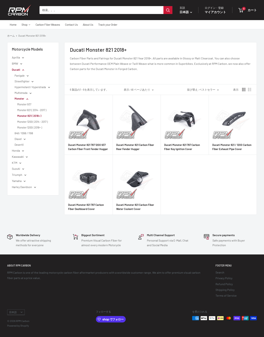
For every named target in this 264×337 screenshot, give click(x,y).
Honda (16, 150)
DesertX (19, 144)
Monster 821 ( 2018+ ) (29, 115)
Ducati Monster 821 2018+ (32, 35)
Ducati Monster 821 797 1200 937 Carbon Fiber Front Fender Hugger (88, 147)
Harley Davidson (22, 187)
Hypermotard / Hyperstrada (31, 87)
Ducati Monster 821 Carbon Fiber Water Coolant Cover (135, 206)
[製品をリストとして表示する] (249, 89)
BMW (15, 63)
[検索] (167, 10)
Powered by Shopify (18, 325)
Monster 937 (24, 104)
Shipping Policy (225, 289)
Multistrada (21, 92)
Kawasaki (18, 156)
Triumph (17, 174)
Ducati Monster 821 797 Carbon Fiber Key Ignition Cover (182, 147)
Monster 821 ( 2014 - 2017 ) (31, 110)
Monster (20, 98)
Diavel (18, 139)
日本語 (13, 312)
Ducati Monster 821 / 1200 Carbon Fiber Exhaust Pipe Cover (231, 147)
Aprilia (16, 57)
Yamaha (17, 180)
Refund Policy (224, 284)
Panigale (20, 75)
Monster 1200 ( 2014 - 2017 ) (32, 121)
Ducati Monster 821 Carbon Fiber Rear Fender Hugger (135, 147)
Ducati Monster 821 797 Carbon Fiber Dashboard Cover (86, 206)
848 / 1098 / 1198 (24, 133)
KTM (15, 162)
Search (220, 272)
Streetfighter (22, 81)
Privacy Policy (224, 278)
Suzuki (16, 168)
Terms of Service (226, 295)
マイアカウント (215, 12)
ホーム (11, 35)
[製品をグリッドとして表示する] (243, 89)
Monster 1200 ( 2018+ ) (29, 127)
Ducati (16, 69)
